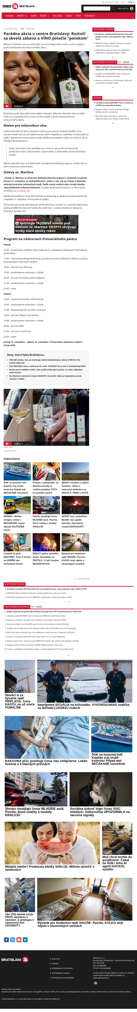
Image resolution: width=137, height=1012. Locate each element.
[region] (36, 6)
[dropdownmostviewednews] (112, 57)
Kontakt (56, 959)
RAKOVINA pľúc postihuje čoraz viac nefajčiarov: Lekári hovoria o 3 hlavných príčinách (41, 632)
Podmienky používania (62, 968)
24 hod (126, 62)
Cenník (55, 963)
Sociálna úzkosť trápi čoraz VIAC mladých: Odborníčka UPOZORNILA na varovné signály (41, 628)
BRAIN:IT (56, 999)
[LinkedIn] (25, 940)
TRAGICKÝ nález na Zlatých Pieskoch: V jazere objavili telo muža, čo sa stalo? (113, 44)
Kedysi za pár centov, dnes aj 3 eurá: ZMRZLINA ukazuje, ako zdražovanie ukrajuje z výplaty (43, 641)
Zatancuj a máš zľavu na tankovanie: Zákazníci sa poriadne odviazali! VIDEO (114, 81)
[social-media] (95, 983)
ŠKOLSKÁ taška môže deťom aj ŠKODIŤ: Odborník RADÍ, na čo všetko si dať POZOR (112, 117)
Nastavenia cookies (61, 973)
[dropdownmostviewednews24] (112, 88)
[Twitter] (13, 940)
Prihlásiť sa (123, 8)
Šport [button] (44, 15)
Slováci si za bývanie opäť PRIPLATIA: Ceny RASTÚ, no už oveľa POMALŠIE (36, 636)
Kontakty (90, 15)
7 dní (119, 62)
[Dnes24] (27, 6)
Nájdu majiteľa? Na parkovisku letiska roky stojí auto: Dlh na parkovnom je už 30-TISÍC (114, 68)
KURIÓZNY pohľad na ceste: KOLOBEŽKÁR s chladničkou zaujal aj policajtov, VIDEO (113, 51)
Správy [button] (21, 15)
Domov (9, 15)
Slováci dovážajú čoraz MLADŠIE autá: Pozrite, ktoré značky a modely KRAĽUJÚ (38, 624)
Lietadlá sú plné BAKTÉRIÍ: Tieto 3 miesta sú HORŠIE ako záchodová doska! (113, 74)
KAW (22, 29)
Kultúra (57, 15)
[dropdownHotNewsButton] (112, 123)
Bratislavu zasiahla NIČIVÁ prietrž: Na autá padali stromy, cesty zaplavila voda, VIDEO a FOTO (114, 36)
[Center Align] (113, 8)
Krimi (34, 15)
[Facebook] (6, 940)
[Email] (19, 940)
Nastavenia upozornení (63, 978)
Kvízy (78, 15)
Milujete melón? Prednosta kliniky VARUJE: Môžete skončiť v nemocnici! (112, 110)
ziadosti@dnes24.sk (101, 978)
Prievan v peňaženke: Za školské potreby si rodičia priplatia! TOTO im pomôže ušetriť (40, 649)
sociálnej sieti (23, 190)
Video (69, 15)
